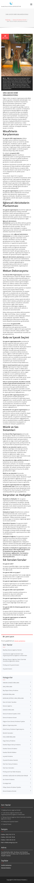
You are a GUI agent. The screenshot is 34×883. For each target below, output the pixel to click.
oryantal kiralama (7, 88)
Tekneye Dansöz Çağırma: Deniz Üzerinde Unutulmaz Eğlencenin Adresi (14, 660)
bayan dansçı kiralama (19, 84)
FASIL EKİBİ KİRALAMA (9, 737)
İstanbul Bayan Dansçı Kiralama (18, 81)
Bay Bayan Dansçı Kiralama (10, 690)
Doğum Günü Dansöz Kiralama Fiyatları (14, 721)
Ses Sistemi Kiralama (8, 779)
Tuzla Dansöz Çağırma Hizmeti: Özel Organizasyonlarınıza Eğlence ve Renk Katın (15, 654)
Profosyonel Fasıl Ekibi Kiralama (19, 82)
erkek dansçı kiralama (21, 85)
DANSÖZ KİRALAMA (8, 710)
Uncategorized (7, 783)
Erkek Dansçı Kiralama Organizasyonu (17, 79)
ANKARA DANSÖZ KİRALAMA (11, 682)
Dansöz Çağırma (7, 706)
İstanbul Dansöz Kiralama (10, 748)
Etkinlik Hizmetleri (8, 733)
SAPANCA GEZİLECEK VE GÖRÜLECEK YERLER (15, 775)
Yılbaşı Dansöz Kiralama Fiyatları (12, 787)
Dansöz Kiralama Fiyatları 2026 (11, 713)
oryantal (28, 87)
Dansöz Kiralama (6, 868)
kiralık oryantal (22, 87)
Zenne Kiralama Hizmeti (9, 791)
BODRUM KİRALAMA (9, 694)
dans (5, 78)
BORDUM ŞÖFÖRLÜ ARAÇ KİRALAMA (13, 698)
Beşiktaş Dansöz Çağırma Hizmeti (12, 650)
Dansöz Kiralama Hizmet (19, 20)
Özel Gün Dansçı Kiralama (10, 764)
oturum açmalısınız (19, 641)
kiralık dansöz (14, 87)
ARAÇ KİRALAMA (7, 686)
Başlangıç (8, 20)
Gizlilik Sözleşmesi (6, 865)
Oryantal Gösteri (7, 669)
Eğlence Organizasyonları (10, 725)
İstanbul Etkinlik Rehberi (9, 752)
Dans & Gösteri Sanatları (10, 702)
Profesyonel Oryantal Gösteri (11, 665)
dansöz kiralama (11, 85)
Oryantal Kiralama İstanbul (10, 760)
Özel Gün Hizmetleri (8, 768)
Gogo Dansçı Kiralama (9, 741)
